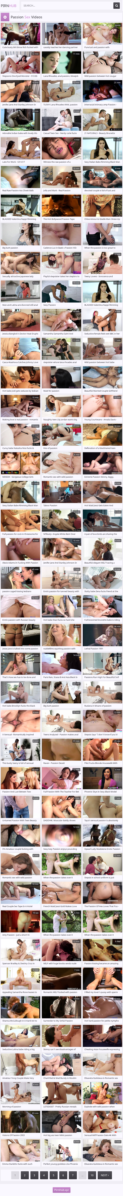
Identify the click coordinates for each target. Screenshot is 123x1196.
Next (104, 1175)
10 (92, 1175)
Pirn (8, 5)
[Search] (116, 5)
